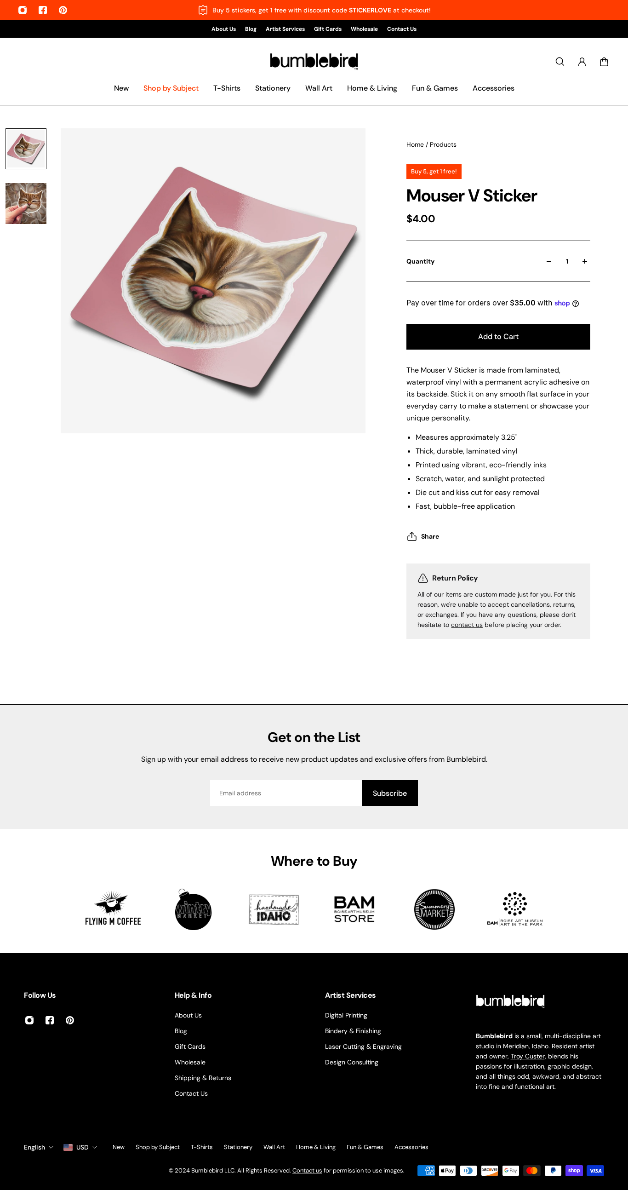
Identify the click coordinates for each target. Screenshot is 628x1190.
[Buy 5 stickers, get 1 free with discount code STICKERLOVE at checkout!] (314, 10)
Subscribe (390, 793)
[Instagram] (22, 10)
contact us (467, 625)
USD (82, 1147)
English (34, 1147)
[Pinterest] (63, 10)
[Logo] (314, 62)
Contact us (307, 1170)
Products (443, 144)
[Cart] (604, 62)
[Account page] (582, 62)
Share (430, 536)
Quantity (420, 261)
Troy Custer (528, 1056)
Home (416, 144)
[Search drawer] (560, 62)
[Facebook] (43, 10)
